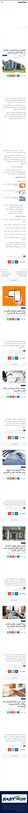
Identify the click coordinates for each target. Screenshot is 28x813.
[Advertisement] (14, 15)
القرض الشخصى (19, 256)
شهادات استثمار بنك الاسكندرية (20, 354)
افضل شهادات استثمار (10, 430)
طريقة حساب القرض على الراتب (10, 256)
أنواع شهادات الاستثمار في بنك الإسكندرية (16, 350)
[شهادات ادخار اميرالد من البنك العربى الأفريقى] (22, 192)
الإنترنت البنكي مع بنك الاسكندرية (20, 352)
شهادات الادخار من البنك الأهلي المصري (19, 589)
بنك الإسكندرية (20, 665)
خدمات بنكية (5, 55)
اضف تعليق (13, 280)
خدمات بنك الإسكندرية (12, 665)
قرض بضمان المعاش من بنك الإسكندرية (19, 667)
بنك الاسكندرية (11, 352)
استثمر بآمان (23, 385)
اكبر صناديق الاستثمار (21, 509)
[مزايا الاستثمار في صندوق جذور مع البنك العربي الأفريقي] (22, 198)
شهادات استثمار (22, 433)
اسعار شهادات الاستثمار (18, 430)
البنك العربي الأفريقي (13, 509)
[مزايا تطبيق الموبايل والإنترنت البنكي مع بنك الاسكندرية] (22, 185)
